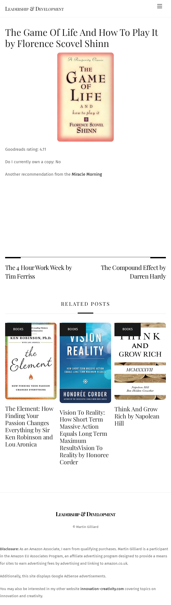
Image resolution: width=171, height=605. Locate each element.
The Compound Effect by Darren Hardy (133, 271)
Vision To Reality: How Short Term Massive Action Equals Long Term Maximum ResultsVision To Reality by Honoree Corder (84, 437)
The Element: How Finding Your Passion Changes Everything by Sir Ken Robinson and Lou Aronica (29, 426)
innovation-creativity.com (102, 589)
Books (18, 329)
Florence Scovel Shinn (63, 43)
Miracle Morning (87, 174)
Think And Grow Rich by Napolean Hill (136, 416)
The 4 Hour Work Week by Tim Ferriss (38, 271)
